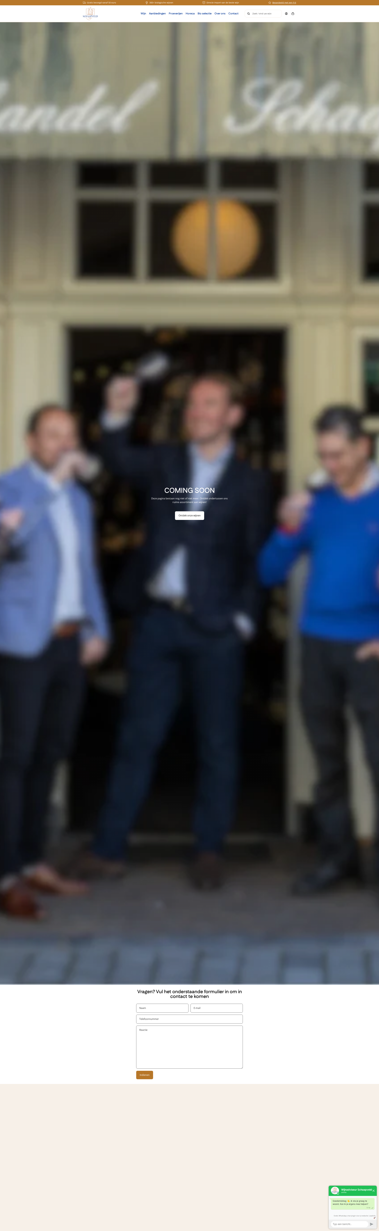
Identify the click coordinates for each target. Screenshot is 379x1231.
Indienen (145, 1075)
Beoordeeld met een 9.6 (284, 2)
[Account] (286, 13)
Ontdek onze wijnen (190, 515)
